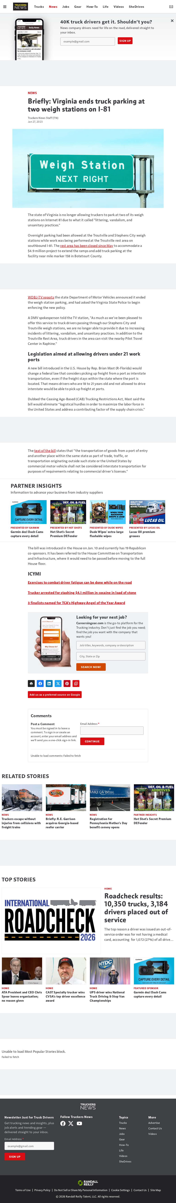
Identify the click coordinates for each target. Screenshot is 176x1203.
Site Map (155, 1190)
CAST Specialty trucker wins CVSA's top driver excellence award (65, 996)
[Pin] (67, 683)
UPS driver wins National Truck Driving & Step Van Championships (107, 996)
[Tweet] (58, 683)
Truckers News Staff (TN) (43, 118)
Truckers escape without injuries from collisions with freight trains (21, 823)
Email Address (90, 723)
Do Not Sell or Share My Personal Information (80, 1190)
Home (108, 888)
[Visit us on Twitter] (71, 1123)
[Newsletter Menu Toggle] (171, 6)
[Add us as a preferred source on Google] (76, 683)
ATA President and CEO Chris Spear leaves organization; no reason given (22, 996)
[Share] (40, 683)
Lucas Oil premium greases (142, 534)
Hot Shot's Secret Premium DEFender (63, 534)
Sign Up (125, 40)
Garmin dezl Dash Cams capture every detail (27, 534)
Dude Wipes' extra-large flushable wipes (106, 534)
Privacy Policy (42, 1190)
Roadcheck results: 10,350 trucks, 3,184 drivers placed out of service (136, 908)
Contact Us (140, 1190)
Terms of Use (23, 1190)
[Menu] (5, 6)
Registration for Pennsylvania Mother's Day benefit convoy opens (108, 823)
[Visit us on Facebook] (62, 1123)
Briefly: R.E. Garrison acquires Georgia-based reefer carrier (62, 823)
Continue (92, 741)
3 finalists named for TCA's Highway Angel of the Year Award (76, 602)
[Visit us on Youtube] (79, 1123)
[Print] (31, 683)
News (32, 93)
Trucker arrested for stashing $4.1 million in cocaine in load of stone (82, 592)
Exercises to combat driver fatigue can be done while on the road (80, 582)
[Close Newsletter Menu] (172, 20)
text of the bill (45, 450)
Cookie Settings (120, 1190)
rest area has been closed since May (86, 245)
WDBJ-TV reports (41, 297)
